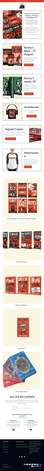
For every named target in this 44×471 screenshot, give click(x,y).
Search (4, 444)
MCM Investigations (21, 305)
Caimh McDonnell (33, 468)
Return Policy (5, 449)
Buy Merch (28, 166)
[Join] (31, 409)
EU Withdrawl (5, 451)
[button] (3, 6)
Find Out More (29, 64)
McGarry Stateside (21, 262)
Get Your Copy (29, 93)
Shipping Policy (5, 446)
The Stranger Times (21, 391)
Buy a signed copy (10, 138)
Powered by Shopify (38, 468)
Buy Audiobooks (31, 116)
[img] (22, 416)
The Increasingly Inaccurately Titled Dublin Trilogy (21, 218)
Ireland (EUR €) (6, 466)
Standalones (21, 348)
